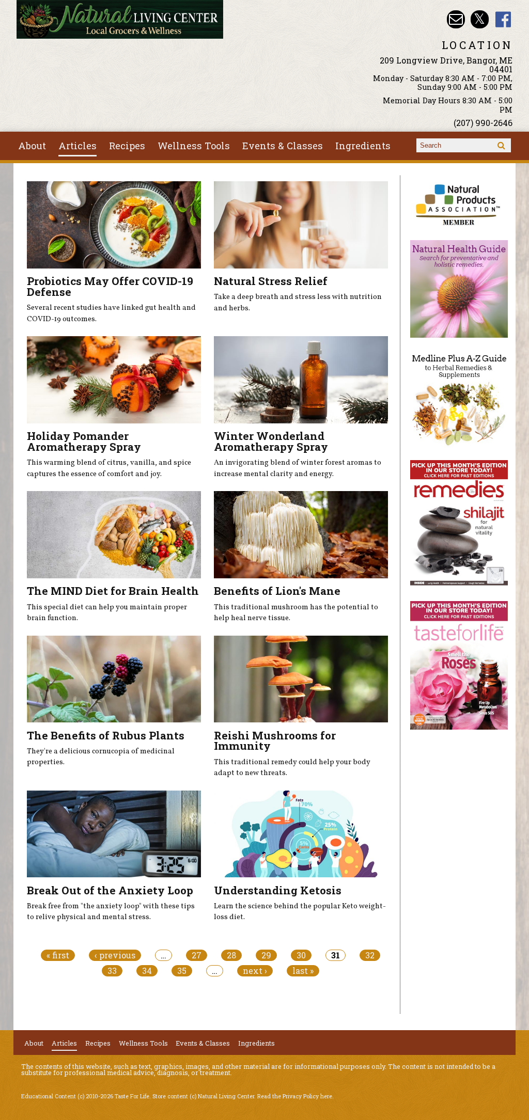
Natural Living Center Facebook (503, 19)
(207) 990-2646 (483, 122)
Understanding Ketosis (277, 890)
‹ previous (115, 955)
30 (301, 955)
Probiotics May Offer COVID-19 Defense (110, 286)
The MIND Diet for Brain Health (113, 590)
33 (112, 971)
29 (266, 955)
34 (147, 971)
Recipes (127, 145)
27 (196, 955)
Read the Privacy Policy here (294, 1096)
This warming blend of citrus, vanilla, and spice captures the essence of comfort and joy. (109, 468)
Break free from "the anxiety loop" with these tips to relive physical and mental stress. (111, 912)
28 (231, 955)
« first (57, 955)
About (32, 145)
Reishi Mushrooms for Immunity (275, 740)
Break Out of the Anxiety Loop (110, 890)
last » (303, 971)
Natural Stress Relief (271, 281)
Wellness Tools (194, 145)
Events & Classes (282, 145)
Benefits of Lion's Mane (277, 590)
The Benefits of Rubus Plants (105, 735)
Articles (77, 145)
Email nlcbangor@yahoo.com (456, 19)
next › (255, 971)
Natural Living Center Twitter (480, 19)
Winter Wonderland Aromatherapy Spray (271, 441)
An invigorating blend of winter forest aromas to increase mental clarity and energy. (297, 468)
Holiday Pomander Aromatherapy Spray (84, 441)
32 (370, 955)
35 (181, 971)
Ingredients (363, 145)
